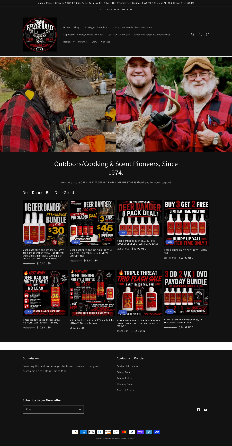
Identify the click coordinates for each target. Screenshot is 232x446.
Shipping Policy (125, 383)
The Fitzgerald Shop (111, 438)
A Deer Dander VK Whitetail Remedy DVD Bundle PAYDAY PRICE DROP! (184, 321)
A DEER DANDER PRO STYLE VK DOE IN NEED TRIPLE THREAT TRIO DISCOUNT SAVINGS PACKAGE (139, 323)
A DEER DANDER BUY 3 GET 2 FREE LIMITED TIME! (185, 251)
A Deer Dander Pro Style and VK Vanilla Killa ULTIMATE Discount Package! (92, 321)
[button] (68, 41)
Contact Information (128, 366)
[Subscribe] (80, 410)
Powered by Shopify (127, 438)
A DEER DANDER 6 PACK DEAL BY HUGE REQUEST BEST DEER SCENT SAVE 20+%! (137, 242)
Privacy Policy (124, 372)
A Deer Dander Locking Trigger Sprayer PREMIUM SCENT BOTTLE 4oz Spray (42, 321)
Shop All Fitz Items (116, 132)
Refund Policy (124, 378)
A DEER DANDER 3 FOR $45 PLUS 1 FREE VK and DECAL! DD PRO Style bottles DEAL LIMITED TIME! (91, 253)
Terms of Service (126, 390)
